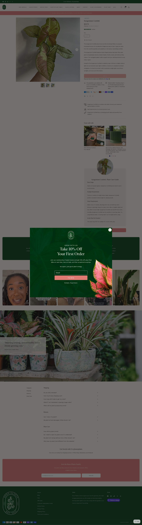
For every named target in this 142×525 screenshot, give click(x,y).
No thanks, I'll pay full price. (71, 283)
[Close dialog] (110, 229)
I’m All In (71, 278)
